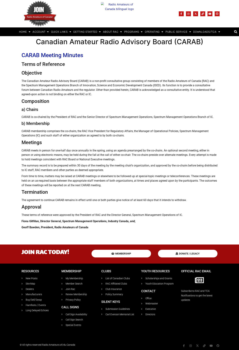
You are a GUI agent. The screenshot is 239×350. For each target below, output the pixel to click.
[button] (236, 32)
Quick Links (59, 31)
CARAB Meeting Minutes (52, 55)
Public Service (177, 31)
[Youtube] (210, 13)
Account (39, 31)
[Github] (217, 13)
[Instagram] (188, 13)
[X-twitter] (195, 13)
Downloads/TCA (204, 31)
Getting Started (85, 31)
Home (23, 31)
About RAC (110, 31)
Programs (131, 31)
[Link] (202, 13)
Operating (152, 31)
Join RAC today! (45, 252)
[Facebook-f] (181, 13)
